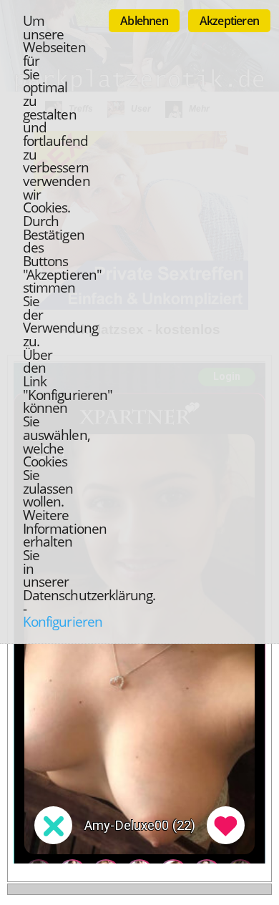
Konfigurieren (62, 621)
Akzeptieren (229, 21)
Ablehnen (144, 21)
